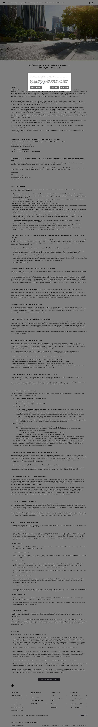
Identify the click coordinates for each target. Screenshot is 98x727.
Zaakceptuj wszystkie (64, 87)
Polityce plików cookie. (41, 83)
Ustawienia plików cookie (36, 87)
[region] (49, 82)
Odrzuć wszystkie (54, 87)
